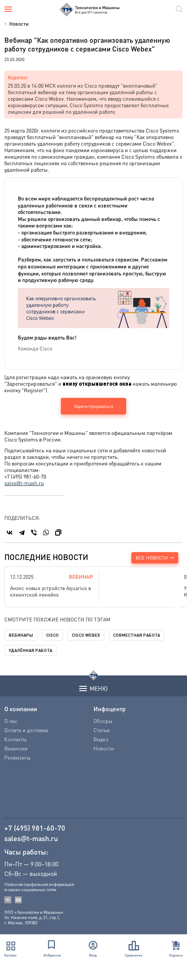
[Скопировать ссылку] (58, 532)
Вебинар (81, 576)
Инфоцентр (110, 708)
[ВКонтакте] (9, 532)
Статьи (102, 730)
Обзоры (103, 721)
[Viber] (34, 532)
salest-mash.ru (31, 838)
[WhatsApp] (46, 532)
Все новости (152, 558)
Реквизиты (17, 757)
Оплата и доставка (26, 730)
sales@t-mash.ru (24, 483)
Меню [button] (99, 688)
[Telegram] (22, 532)
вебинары (21, 635)
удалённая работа (30, 650)
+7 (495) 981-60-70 (34, 828)
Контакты (15, 739)
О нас (10, 721)
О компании (20, 708)
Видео (101, 739)
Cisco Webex (86, 635)
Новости (19, 23)
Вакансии (15, 748)
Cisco (52, 635)
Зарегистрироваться (93, 406)
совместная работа (136, 635)
